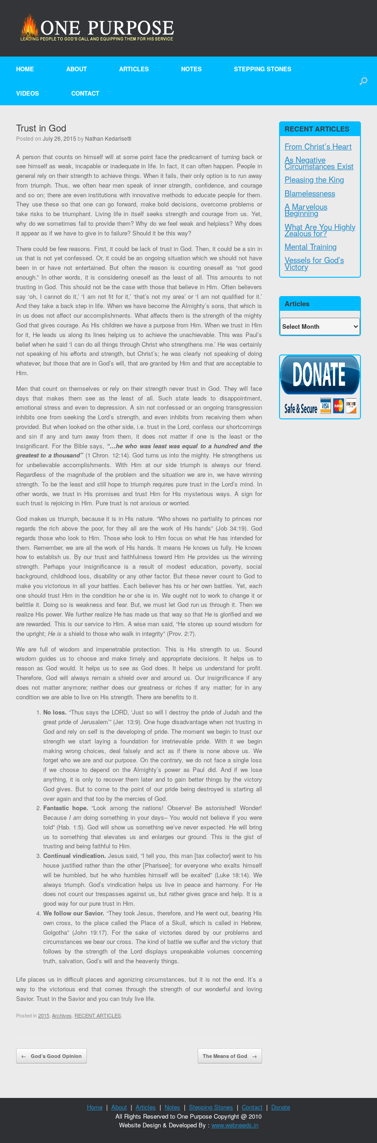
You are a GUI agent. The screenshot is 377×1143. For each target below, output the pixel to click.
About (76, 68)
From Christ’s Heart (318, 146)
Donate (280, 1107)
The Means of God (230, 1055)
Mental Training (311, 246)
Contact (85, 93)
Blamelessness (310, 193)
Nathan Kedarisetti (108, 138)
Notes (191, 68)
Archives (62, 1015)
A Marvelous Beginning (306, 209)
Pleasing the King (314, 179)
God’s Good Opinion (51, 1055)
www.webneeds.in (234, 1124)
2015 (43, 1015)
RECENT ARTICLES (97, 1015)
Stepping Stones (262, 68)
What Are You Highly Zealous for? (320, 230)
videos (27, 93)
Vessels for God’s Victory (314, 263)
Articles (134, 68)
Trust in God (41, 127)
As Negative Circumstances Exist (319, 162)
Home (25, 68)
